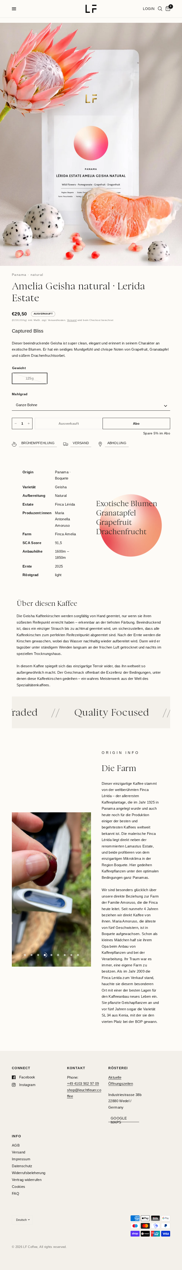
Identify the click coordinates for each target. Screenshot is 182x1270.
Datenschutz (22, 1166)
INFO (16, 1136)
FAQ (15, 1193)
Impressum (21, 1159)
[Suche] (160, 9)
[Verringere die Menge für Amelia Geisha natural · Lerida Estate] (15, 423)
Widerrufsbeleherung (28, 1173)
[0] (167, 9)
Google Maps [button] (119, 1118)
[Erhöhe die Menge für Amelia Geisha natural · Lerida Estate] (28, 423)
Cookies (18, 1187)
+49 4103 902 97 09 (83, 1084)
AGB (16, 1145)
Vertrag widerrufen (26, 1180)
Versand (72, 320)
